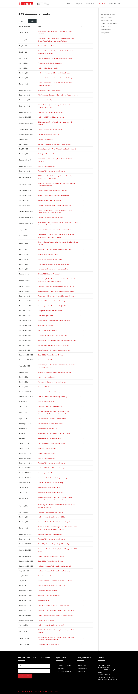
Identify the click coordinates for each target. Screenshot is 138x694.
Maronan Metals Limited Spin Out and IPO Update (54, 433)
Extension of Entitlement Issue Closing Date (52, 335)
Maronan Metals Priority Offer (47, 429)
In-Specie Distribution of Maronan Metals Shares (54, 73)
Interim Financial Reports (109, 23)
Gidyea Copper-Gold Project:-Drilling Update (52, 306)
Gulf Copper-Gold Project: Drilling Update (51, 443)
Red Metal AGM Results (45, 387)
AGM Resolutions (43, 600)
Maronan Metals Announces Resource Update (53, 269)
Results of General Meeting (47, 46)
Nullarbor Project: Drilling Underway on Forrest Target (56, 286)
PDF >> (82, 32)
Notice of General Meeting (46, 453)
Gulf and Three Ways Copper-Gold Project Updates (54, 144)
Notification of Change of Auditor (49, 254)
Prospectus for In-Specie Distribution (50, 63)
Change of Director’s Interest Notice (50, 311)
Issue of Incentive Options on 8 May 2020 (51, 586)
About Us (69, 4)
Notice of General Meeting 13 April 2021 (51, 517)
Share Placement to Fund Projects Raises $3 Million (55, 581)
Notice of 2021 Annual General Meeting (51, 468)
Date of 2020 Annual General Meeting (50, 561)
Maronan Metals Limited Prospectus (49, 438)
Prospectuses (105, 33)
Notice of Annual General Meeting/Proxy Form (53, 195)
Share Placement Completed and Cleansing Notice (54, 350)
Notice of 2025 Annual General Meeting (51, 117)
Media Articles (106, 26)
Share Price (82, 665)
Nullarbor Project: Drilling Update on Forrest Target (55, 249)
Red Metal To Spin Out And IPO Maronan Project (54, 522)
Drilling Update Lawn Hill (46, 154)
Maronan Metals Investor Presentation (50, 424)
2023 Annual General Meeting (48, 330)
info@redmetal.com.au (109, 679)
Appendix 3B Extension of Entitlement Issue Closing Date (57, 340)
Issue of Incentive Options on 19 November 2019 (54, 605)
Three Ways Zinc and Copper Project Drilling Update (55, 544)
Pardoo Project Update (45, 139)
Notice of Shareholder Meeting (48, 68)
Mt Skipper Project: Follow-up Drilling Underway (54, 571)
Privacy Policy (82, 668)
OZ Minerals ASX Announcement (48, 644)
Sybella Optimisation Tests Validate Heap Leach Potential (57, 149)
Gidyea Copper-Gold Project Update (49, 473)
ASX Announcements (108, 14)
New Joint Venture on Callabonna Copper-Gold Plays (55, 78)
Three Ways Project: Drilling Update (49, 487)
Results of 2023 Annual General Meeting (51, 301)
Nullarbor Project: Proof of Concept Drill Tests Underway (57, 610)
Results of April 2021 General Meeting (50, 512)
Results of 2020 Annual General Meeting (51, 539)
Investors (102, 4)
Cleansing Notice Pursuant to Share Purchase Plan (54, 205)
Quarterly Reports (107, 17)
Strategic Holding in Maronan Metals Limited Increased (56, 291)
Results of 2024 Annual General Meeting (51, 171)
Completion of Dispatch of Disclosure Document (54, 345)
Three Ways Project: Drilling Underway (50, 492)
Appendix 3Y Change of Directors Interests (52, 382)
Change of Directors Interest (47, 591)
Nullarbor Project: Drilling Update (49, 595)
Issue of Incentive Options (46, 100)
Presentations (106, 30)
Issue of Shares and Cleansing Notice (50, 259)
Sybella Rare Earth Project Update (49, 90)
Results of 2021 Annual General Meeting (51, 463)
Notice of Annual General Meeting (49, 392)
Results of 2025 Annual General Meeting (51, 112)
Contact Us (112, 4)
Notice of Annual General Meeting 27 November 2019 (56, 615)
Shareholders (90, 4)
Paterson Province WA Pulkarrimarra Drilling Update (55, 58)
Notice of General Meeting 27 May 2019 (51, 625)
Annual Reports (106, 20)
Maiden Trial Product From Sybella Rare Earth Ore (54, 230)
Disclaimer (81, 671)
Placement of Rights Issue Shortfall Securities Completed (57, 296)
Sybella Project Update (45, 325)
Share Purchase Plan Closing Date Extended (52, 190)
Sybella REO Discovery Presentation (49, 274)
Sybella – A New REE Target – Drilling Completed (54, 372)
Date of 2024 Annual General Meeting (50, 217)
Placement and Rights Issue (47, 360)
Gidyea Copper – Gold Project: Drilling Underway (54, 320)
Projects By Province (64, 665)
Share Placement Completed (47, 576)
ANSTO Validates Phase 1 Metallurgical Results (53, 264)
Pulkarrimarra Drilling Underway (48, 134)
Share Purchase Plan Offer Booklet (49, 200)
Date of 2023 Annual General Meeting (50, 355)
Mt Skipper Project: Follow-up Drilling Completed (54, 566)
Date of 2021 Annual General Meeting (50, 483)
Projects (79, 4)
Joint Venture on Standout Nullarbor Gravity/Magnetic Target (58, 95)
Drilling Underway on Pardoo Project (50, 129)
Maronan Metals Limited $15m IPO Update (52, 419)
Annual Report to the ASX (46, 620)
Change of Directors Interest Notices (50, 406)
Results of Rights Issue (45, 316)
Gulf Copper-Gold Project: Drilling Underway (52, 397)
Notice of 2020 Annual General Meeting (51, 556)
